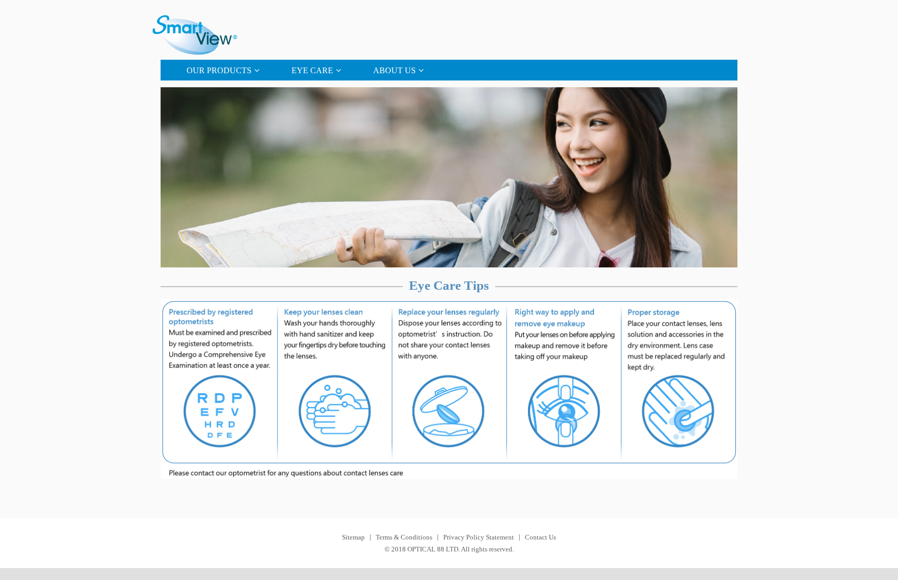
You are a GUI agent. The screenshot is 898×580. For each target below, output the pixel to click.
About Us (394, 70)
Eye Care (312, 70)
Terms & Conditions (404, 537)
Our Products (219, 70)
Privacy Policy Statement (478, 537)
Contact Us (540, 537)
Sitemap (353, 537)
